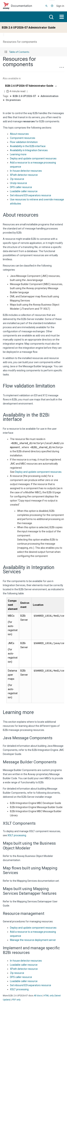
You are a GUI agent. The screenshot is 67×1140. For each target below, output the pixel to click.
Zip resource (17, 179)
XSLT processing (17, 835)
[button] (33, 51)
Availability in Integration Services (29, 150)
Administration (49, 96)
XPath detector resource (24, 174)
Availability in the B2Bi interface (28, 146)
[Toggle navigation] (61, 16)
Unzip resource (18, 183)
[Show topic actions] (61, 67)
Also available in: (12, 78)
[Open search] (50, 16)
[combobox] (31, 86)
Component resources (22, 138)
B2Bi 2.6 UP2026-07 (24, 96)
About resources (19, 133)
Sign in (60, 5)
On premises (13, 100)
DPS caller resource (21, 187)
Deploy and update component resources (33, 158)
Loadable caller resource (24, 191)
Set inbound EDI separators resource (30, 195)
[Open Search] (46, 5)
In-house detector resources (26, 170)
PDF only (16, 999)
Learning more (18, 154)
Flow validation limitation (24, 142)
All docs (38, 995)
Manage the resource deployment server (33, 940)
